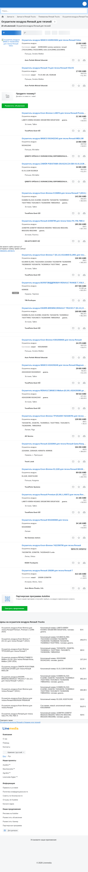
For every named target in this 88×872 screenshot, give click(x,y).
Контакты (6, 747)
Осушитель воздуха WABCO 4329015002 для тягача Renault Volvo (51, 40)
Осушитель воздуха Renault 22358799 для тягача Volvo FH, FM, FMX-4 (53, 221)
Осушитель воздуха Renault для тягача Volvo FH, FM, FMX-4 (17, 715)
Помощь (6, 743)
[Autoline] (2, 16)
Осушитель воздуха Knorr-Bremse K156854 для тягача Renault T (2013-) (54, 193)
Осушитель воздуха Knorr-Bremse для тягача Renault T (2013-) (16, 690)
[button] (84, 4)
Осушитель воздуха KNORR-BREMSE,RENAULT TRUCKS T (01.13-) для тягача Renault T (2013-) (17, 679)
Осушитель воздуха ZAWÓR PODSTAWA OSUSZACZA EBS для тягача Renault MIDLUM (17, 669)
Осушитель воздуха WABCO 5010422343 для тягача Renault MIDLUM (52, 138)
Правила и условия (10, 788)
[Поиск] (84, 11)
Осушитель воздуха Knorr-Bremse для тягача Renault (16, 706)
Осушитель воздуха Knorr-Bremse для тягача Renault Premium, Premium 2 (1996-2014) (17, 630)
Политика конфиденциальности (15, 792)
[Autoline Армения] (15, 4)
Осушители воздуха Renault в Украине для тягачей (20, 722)
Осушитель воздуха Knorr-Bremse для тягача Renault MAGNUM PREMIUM (16, 699)
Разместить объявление (15, 106)
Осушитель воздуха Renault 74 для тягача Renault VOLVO (48, 68)
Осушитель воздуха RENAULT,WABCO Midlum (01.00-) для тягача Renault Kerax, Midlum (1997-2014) (17, 659)
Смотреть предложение (14, 608)
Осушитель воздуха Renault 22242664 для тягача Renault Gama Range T (54, 444)
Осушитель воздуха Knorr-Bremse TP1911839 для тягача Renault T (15, 650)
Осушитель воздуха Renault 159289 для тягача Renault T (47, 571)
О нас (5, 739)
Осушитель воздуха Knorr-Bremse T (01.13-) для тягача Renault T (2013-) (15, 640)
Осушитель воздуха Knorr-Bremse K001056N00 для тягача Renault (52, 340)
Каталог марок (8, 804)
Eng (4, 756)
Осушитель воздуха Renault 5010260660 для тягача (45, 520)
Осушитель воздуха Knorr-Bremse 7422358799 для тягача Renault (51, 545)
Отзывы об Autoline (10, 800)
